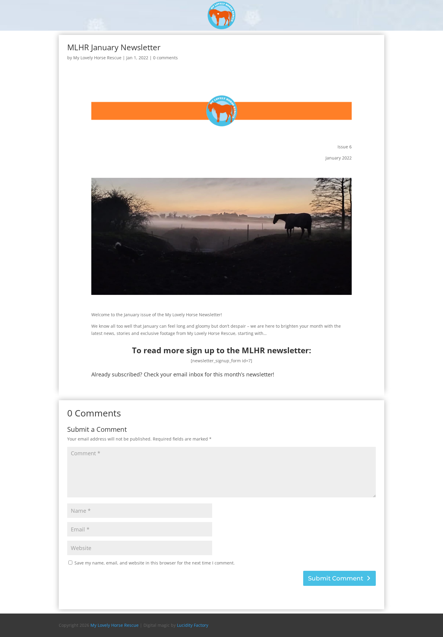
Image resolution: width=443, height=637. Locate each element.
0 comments (165, 57)
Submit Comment (335, 578)
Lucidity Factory (192, 625)
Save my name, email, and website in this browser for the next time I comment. (154, 563)
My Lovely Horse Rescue (97, 57)
